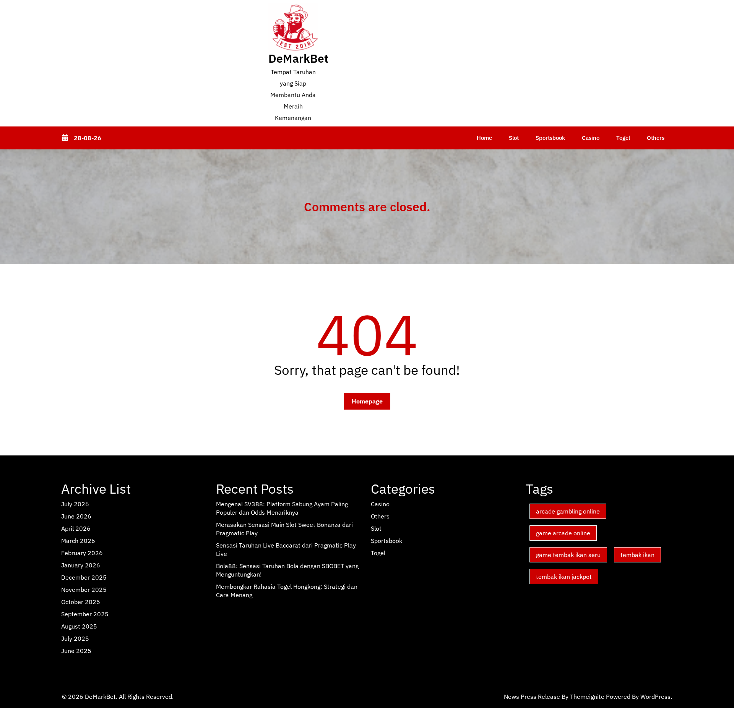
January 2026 (80, 565)
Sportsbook (550, 137)
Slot (514, 137)
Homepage (367, 401)
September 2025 (85, 614)
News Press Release (532, 696)
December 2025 (84, 577)
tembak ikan (637, 555)
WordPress (655, 696)
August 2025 (79, 626)
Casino (590, 137)
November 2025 (84, 589)
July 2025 (75, 638)
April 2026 (76, 528)
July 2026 (75, 504)
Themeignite (587, 696)
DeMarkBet (298, 58)
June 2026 (76, 516)
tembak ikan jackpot (564, 576)
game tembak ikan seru (568, 555)
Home (484, 137)
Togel (623, 137)
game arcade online (563, 533)
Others (655, 137)
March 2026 (78, 540)
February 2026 (82, 553)
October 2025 (80, 602)
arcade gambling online (568, 511)
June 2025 (76, 651)
